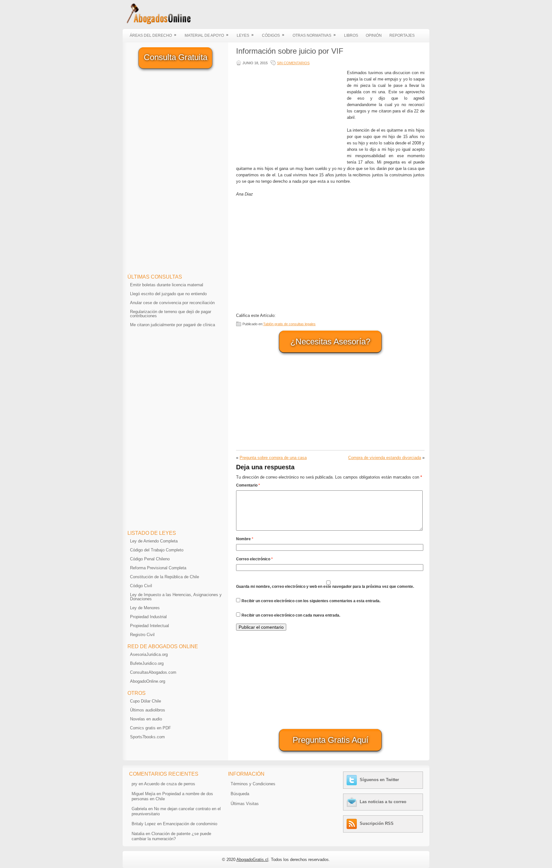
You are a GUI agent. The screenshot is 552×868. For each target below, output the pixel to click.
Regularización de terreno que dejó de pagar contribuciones (170, 313)
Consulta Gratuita (175, 57)
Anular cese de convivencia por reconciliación (172, 302)
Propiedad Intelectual (149, 625)
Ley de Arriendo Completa (154, 541)
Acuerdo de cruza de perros (169, 783)
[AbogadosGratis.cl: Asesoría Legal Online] (157, 23)
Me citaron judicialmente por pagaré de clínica (172, 324)
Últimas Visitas (245, 803)
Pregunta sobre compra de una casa (273, 457)
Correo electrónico (254, 559)
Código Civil (141, 585)
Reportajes (402, 35)
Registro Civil (142, 634)
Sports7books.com (147, 736)
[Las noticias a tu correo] (352, 801)
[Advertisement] (290, 114)
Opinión (374, 35)
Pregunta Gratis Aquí (330, 740)
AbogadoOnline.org (147, 681)
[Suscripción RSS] (352, 823)
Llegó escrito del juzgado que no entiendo (168, 293)
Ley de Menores (145, 607)
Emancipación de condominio (190, 823)
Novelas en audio (146, 719)
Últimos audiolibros (147, 710)
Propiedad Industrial (148, 616)
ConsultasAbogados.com (153, 672)
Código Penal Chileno (150, 559)
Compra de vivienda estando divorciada (384, 457)
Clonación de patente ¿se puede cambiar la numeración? (171, 836)
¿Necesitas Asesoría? (330, 341)
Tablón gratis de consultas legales (289, 324)
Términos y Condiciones (253, 783)
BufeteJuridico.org (147, 663)
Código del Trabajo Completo (156, 550)
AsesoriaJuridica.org (149, 654)
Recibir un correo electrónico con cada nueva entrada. (290, 615)
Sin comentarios (293, 63)
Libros (351, 35)
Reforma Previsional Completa (158, 567)
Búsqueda (240, 793)
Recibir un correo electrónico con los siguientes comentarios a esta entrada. (310, 601)
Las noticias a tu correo (383, 801)
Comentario (248, 485)
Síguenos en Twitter (379, 779)
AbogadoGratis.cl (252, 859)
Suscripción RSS (377, 823)
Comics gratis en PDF (150, 728)
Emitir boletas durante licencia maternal (166, 284)
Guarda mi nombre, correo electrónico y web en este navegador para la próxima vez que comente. (325, 586)
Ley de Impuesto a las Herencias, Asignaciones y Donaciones (176, 596)
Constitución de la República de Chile (164, 576)
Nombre (244, 539)
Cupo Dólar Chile (145, 701)
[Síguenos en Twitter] (352, 779)
